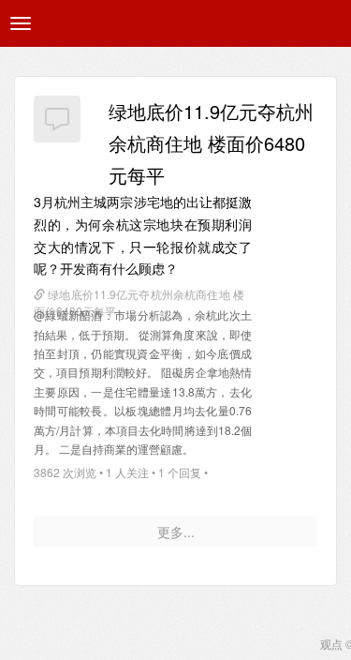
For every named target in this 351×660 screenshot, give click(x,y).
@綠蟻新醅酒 (68, 314)
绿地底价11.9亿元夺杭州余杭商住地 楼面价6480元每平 (211, 143)
